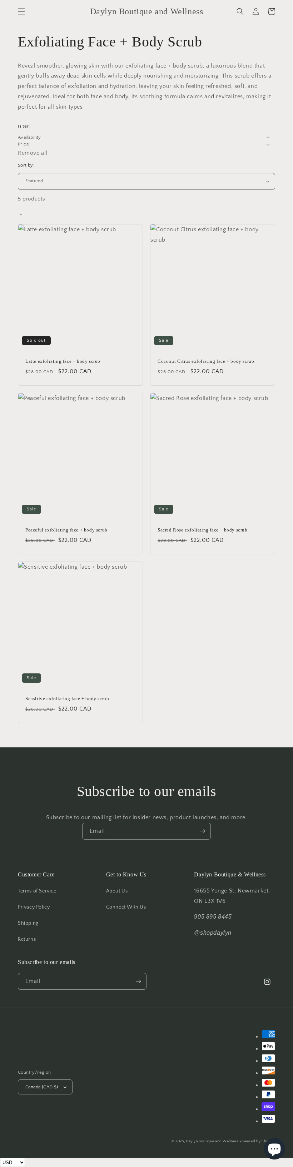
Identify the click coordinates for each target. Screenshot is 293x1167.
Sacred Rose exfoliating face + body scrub (203, 530)
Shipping (28, 923)
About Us (117, 891)
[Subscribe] (202, 831)
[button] (21, 11)
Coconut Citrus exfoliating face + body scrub (206, 361)
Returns (27, 939)
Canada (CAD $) (41, 1086)
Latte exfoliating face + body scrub (62, 361)
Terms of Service (37, 891)
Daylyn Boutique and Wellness (212, 1141)
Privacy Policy (34, 907)
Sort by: (26, 165)
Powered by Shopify (257, 1141)
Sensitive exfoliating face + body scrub (67, 698)
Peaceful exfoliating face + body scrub (66, 530)
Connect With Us (126, 907)
